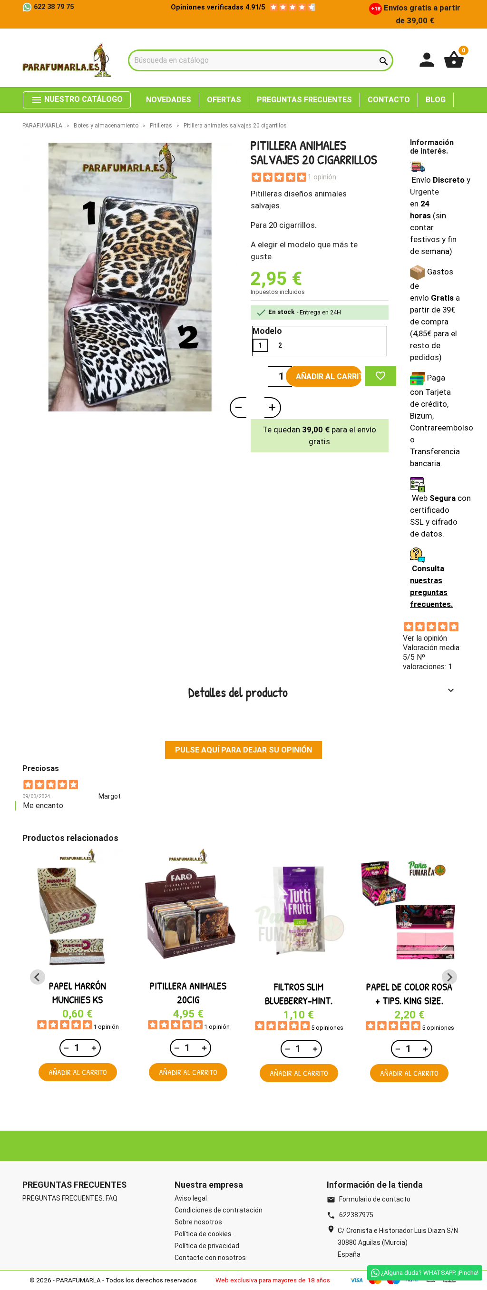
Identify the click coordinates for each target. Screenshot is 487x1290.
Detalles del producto (322, 692)
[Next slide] (449, 977)
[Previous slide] (37, 977)
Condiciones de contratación (219, 1210)
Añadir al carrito (328, 376)
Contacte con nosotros (210, 1257)
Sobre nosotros (198, 1222)
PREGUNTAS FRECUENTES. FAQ (69, 1198)
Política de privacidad (207, 1246)
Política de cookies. (204, 1234)
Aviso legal (191, 1198)
